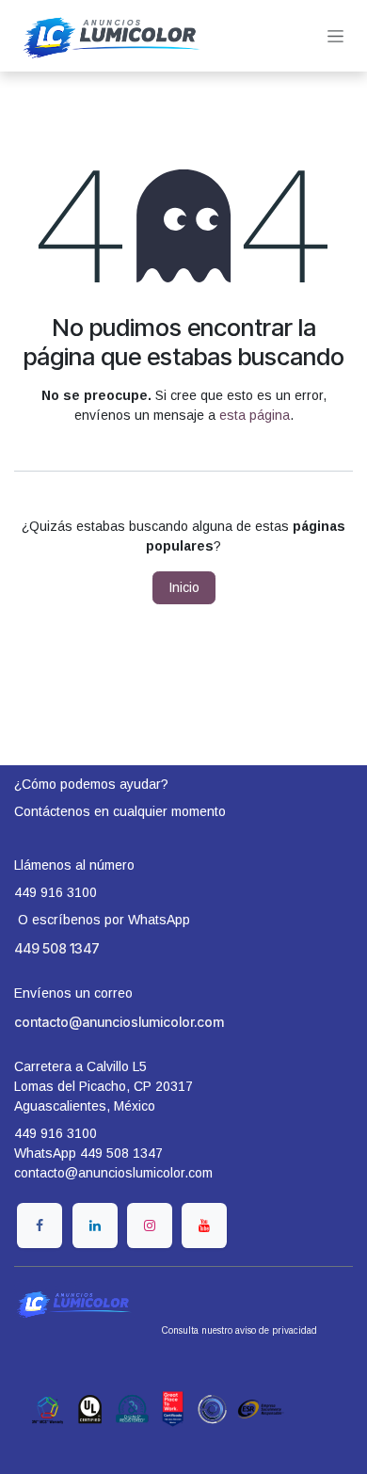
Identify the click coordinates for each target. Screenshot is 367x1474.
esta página (254, 415)
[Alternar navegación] (335, 36)
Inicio (183, 587)
